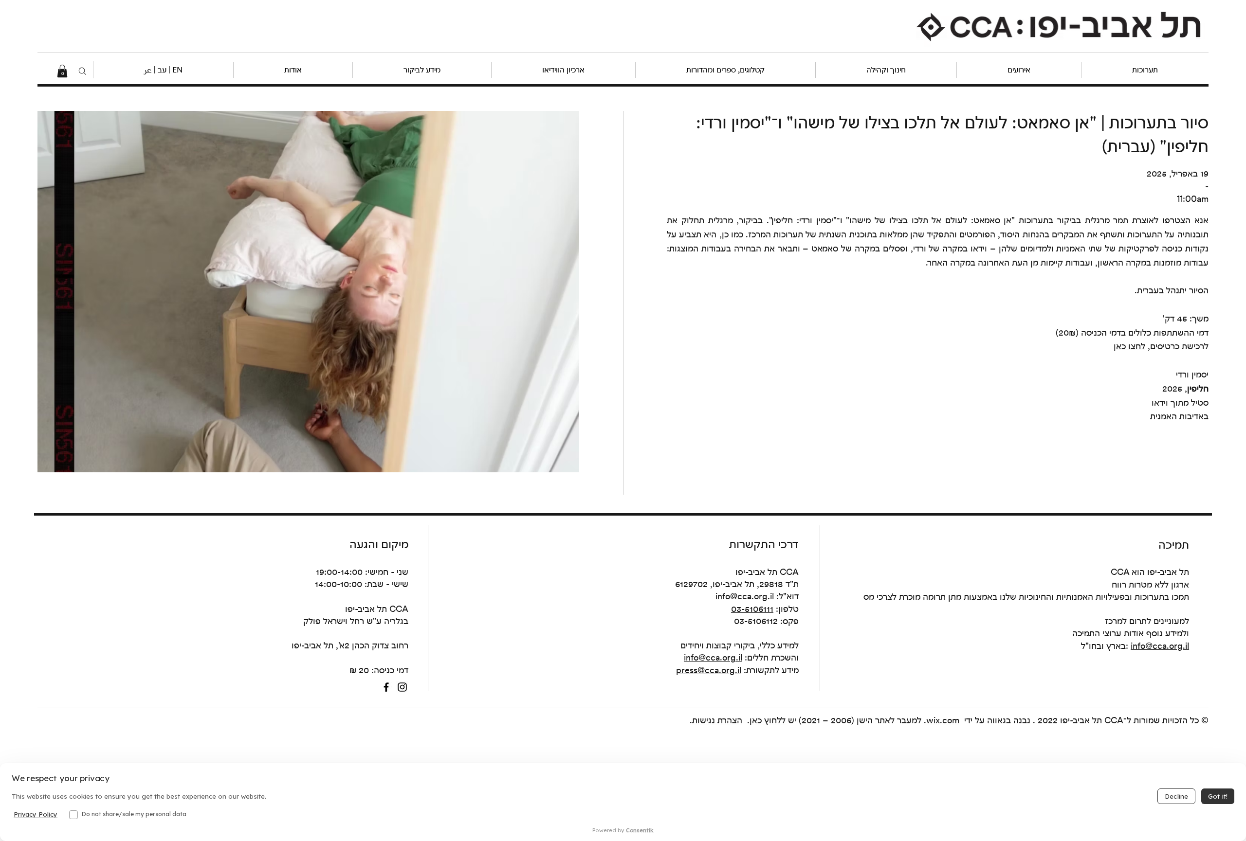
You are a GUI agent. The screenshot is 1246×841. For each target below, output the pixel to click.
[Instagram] (402, 687)
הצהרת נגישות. (716, 720)
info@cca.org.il (744, 596)
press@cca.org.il (708, 670)
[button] (163, 70)
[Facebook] (386, 687)
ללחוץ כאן (768, 720)
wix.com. (941, 720)
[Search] (83, 71)
